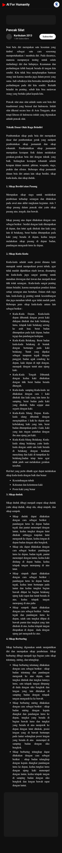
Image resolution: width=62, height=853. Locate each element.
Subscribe (48, 36)
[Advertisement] (31, 20)
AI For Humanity (16, 4)
